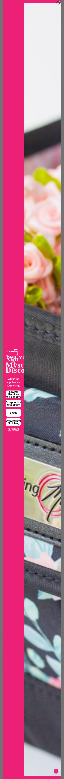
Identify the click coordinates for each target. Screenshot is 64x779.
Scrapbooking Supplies (13, 403)
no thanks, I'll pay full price (13, 429)
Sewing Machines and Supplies (13, 394)
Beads (13, 412)
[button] (56, 771)
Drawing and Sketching (13, 422)
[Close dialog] (58, 2)
